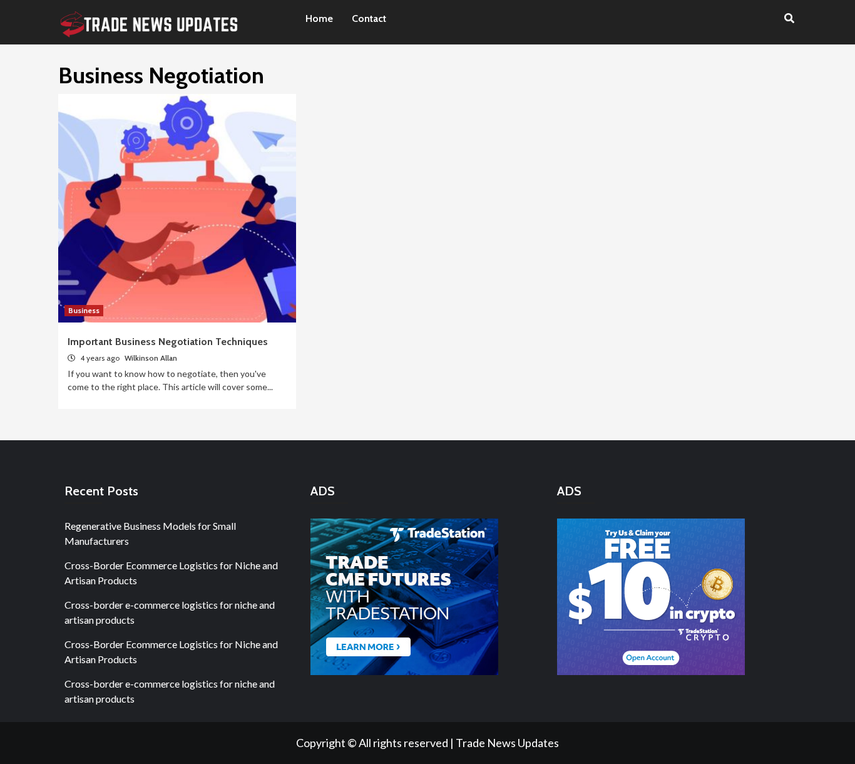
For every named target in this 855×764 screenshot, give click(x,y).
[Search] (789, 19)
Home (319, 18)
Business (84, 310)
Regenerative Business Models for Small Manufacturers (150, 533)
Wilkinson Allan (151, 358)
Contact (369, 18)
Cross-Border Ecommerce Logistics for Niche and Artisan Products (171, 572)
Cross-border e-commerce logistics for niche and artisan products (169, 612)
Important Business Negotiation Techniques (168, 342)
